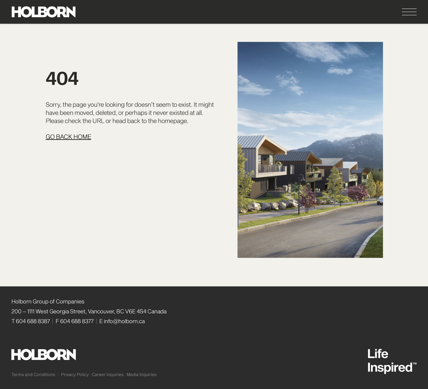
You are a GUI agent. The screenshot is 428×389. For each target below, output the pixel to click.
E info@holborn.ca (122, 321)
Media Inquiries (141, 374)
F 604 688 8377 (74, 321)
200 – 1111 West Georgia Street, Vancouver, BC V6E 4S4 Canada (88, 311)
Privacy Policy (75, 374)
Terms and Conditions (33, 374)
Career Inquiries (108, 374)
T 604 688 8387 (30, 321)
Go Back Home (68, 136)
